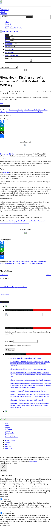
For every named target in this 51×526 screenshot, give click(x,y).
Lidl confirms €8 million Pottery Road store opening (28, 369)
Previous (4, 275)
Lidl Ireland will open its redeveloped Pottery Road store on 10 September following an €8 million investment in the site (30, 375)
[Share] (25, 136)
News (7, 35)
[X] (25, 132)
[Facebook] (25, 121)
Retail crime (9, 52)
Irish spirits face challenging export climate (13, 287)
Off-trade (8, 44)
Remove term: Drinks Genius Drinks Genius (21, 112)
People (7, 41)
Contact (8, 24)
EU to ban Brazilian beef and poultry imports (25, 358)
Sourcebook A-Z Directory (14, 28)
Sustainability (9, 49)
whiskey (40, 112)
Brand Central (5, 106)
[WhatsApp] (25, 129)
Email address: (10, 346)
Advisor (8, 46)
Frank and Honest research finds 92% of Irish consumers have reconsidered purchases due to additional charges (30, 395)
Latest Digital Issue (11, 55)
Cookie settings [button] (6, 463)
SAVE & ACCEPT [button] (5, 525)
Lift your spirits (4, 294)
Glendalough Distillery (16, 110)
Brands (7, 38)
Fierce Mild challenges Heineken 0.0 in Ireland (26, 400)
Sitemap (8, 442)
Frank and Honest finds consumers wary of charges (28, 391)
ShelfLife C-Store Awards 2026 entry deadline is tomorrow (30, 380)
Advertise (8, 26)
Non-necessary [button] (5, 511)
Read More (33, 461)
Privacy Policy (10, 440)
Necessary (6, 499)
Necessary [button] (4, 497)
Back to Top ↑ (4, 302)
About (7, 22)
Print (1, 103)
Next (48, 275)
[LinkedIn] (25, 125)
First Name (9, 341)
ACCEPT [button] (16, 463)
